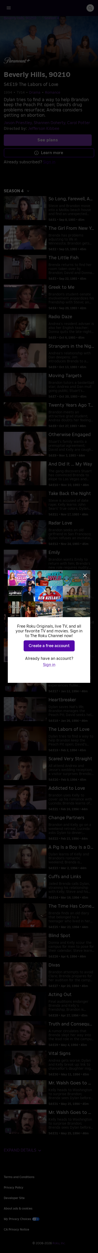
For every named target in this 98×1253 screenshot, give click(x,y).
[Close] (85, 575)
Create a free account (49, 646)
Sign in (49, 665)
